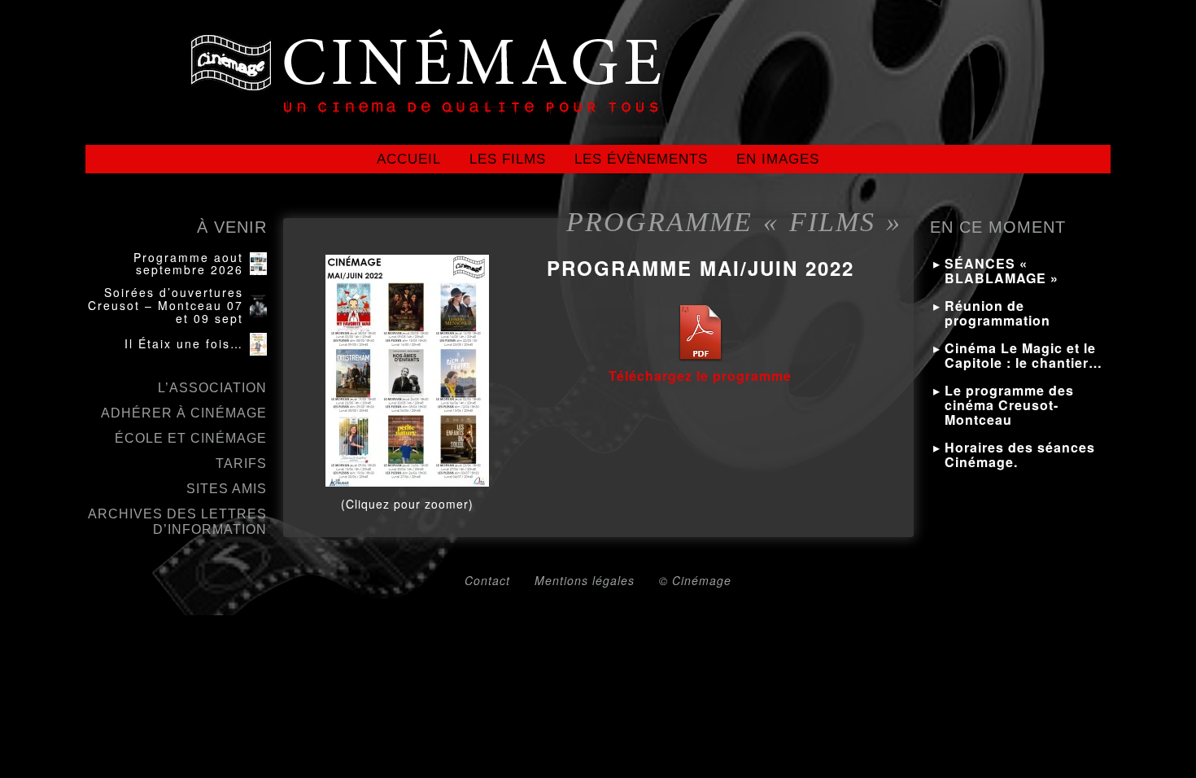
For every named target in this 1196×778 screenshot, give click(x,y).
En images (777, 159)
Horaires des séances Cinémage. (1020, 454)
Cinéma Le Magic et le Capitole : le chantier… (1023, 355)
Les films (507, 159)
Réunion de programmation (997, 313)
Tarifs (241, 463)
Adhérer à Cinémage (184, 413)
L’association (212, 388)
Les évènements (641, 159)
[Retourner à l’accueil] (231, 85)
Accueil (409, 159)
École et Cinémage (191, 438)
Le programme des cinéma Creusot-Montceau (1009, 405)
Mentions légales (585, 580)
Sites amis (226, 489)
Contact (487, 580)
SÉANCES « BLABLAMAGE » (1002, 270)
